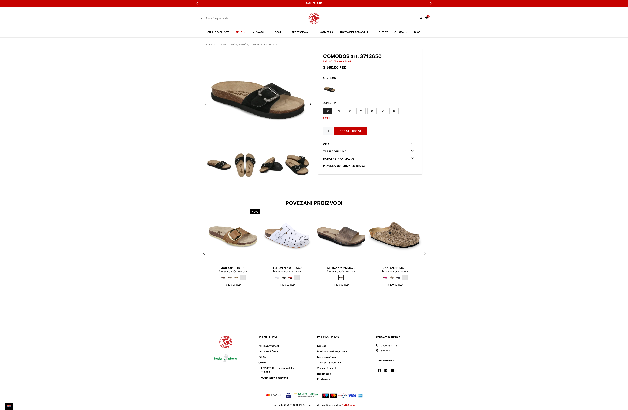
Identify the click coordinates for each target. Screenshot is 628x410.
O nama (399, 32)
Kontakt (321, 345)
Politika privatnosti (268, 345)
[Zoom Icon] (258, 100)
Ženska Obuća (228, 44)
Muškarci (258, 32)
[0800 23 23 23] (386, 345)
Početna (211, 44)
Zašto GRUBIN (313, 3)
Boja (325, 78)
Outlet (383, 32)
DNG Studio (348, 405)
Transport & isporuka (329, 362)
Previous (197, 3)
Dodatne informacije (338, 158)
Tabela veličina (335, 151)
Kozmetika (326, 32)
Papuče (243, 44)
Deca (278, 32)
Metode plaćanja (326, 357)
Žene (239, 32)
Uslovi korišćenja (268, 351)
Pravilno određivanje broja (344, 165)
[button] (379, 370)
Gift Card (263, 357)
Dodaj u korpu (350, 131)
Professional (300, 32)
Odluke (262, 362)
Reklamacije (324, 373)
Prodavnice (323, 379)
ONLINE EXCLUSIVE (218, 32)
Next (431, 3)
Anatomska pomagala (354, 32)
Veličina (327, 103)
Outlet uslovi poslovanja (274, 377)
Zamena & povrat (326, 368)
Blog (417, 32)
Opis (326, 144)
